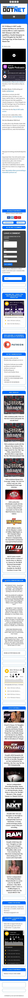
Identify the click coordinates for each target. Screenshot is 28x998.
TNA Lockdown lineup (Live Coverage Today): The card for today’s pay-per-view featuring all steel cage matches (14, 483)
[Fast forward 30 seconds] (14, 77)
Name (5, 250)
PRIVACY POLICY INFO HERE (14, 213)
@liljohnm (10, 91)
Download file (6, 82)
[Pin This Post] (16, 217)
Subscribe (17, 79)
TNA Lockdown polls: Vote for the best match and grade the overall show (14, 418)
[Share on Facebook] (9, 217)
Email (5, 254)
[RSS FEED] (15, 1)
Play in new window (18, 82)
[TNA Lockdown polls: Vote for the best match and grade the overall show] (14, 413)
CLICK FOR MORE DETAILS (12, 376)
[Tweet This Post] (12, 217)
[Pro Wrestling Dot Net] (14, 9)
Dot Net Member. (18, 117)
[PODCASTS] (18, 1)
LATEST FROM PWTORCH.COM (14, 580)
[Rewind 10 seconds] (8, 77)
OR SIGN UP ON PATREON (11, 382)
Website (6, 259)
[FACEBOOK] (13, 1)
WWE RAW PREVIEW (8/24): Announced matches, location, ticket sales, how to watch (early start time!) (14, 632)
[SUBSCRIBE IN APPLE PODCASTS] (14, 68)
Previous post (9, 222)
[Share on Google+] (19, 217)
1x (11, 77)
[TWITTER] (10, 1)
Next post (20, 222)
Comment (6, 240)
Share (23, 79)
